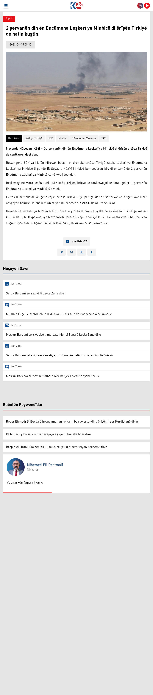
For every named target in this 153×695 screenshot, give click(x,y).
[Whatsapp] (71, 252)
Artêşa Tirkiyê (34, 138)
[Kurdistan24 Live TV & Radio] (147, 6)
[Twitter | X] (81, 252)
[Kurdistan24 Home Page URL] (76, 5)
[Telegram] (61, 252)
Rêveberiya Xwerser (84, 138)
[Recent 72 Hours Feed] (140, 6)
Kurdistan (14, 138)
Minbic (62, 138)
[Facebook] (91, 252)
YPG (104, 138)
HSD (50, 138)
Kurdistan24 (79, 241)
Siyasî (9, 18)
